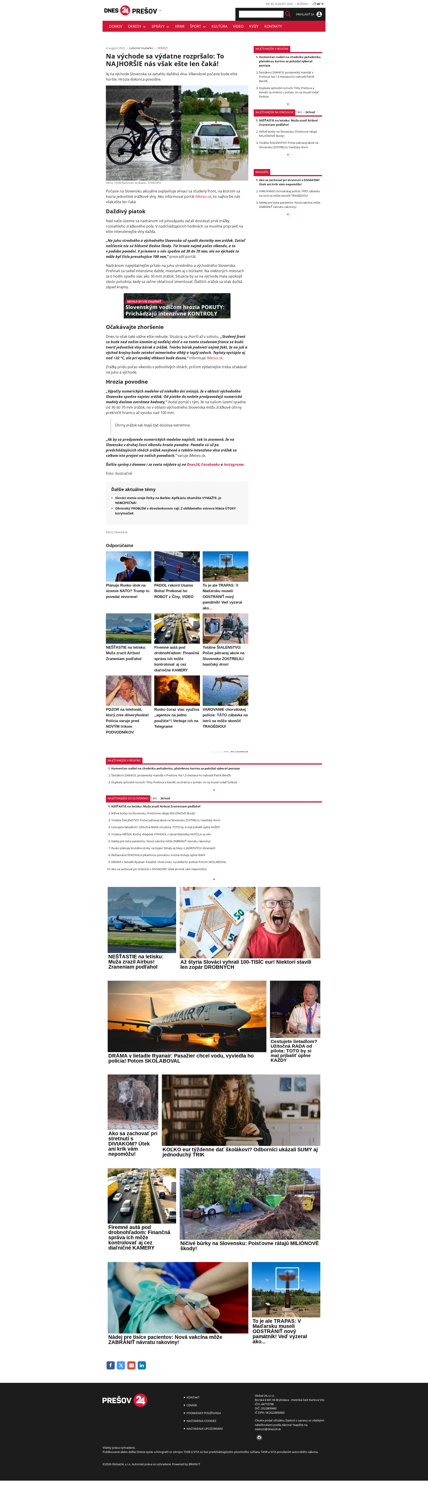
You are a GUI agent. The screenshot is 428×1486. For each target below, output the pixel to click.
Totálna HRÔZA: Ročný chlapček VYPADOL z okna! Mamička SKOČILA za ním (161, 834)
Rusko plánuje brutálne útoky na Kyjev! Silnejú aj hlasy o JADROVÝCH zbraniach (163, 848)
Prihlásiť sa (305, 14)
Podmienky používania (203, 1413)
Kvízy (254, 26)
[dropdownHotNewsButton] (288, 215)
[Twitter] (121, 1365)
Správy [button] (159, 26)
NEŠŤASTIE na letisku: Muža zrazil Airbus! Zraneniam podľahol (288, 122)
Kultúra (219, 26)
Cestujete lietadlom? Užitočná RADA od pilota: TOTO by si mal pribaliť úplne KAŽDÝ (165, 827)
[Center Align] (288, 14)
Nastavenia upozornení (204, 1429)
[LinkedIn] (142, 1365)
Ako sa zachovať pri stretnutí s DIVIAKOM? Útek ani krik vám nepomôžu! (289, 182)
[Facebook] (110, 1365)
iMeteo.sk (203, 196)
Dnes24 (193, 464)
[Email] (131, 1365)
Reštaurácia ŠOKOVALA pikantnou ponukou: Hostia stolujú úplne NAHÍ (158, 855)
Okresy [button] (135, 26)
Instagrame (234, 464)
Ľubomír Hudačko (141, 48)
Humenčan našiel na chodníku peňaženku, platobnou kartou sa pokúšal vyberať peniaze (290, 61)
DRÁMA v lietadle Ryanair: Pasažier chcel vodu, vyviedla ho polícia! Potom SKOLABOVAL (168, 862)
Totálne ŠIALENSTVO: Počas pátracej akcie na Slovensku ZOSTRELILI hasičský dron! (288, 145)
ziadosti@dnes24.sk (268, 1429)
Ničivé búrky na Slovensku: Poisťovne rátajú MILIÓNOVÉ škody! (153, 813)
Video (238, 26)
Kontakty (273, 26)
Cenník (191, 1405)
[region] (160, 10)
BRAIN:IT (194, 1464)
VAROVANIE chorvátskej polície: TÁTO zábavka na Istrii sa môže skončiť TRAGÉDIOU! (289, 193)
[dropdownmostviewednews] (288, 104)
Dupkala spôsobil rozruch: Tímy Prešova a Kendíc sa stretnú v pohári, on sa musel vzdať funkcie (289, 92)
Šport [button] (196, 26)
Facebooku (210, 464)
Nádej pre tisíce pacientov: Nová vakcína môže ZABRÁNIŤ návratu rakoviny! (289, 205)
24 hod (310, 112)
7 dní (298, 112)
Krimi (179, 26)
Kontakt (193, 1397)
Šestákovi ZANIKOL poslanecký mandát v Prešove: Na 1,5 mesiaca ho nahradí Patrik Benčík (286, 76)
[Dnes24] (145, 10)
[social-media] (258, 1438)
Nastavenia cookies (201, 1421)
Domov (115, 26)
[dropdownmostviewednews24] (288, 155)
